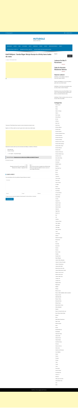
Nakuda (57, 309)
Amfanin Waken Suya (59, 153)
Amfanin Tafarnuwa (59, 151)
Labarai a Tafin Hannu (37, 40)
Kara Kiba (57, 243)
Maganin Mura (58, 282)
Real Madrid (58, 331)
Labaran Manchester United (61, 270)
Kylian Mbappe (58, 258)
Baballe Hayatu (58, 164)
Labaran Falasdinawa (59, 264)
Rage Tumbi (58, 321)
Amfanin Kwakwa (59, 139)
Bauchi (57, 170)
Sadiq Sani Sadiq (59, 333)
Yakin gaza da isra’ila (53, 46)
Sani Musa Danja (59, 341)
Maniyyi (57, 288)
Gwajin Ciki (57, 200)
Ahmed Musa (58, 117)
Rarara (57, 327)
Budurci (57, 174)
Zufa (56, 384)
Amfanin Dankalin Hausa (60, 133)
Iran (56, 217)
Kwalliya (57, 254)
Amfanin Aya (58, 129)
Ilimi (56, 215)
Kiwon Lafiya (58, 251)
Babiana (57, 166)
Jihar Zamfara (58, 229)
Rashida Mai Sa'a (59, 329)
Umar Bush (58, 368)
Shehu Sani (58, 348)
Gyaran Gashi (58, 204)
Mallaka (57, 286)
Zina (56, 382)
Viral (39, 389)
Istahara (57, 219)
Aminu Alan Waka (59, 157)
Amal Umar (58, 125)
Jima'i (57, 231)
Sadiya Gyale (58, 335)
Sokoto (57, 356)
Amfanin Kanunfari (59, 137)
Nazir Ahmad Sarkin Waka (60, 313)
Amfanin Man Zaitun (59, 145)
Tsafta (57, 364)
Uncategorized (58, 372)
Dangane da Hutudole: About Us (26, 49)
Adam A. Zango (58, 110)
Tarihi (19, 46)
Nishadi (40, 46)
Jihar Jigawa (58, 223)
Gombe (57, 198)
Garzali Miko (58, 196)
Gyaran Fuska (58, 202)
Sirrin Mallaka (58, 352)
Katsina (57, 247)
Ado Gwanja (58, 115)
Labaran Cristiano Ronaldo (60, 262)
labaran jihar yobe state (60, 268)
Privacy (60, 46)
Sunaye (57, 360)
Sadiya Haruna (58, 337)
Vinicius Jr (57, 374)
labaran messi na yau (59, 272)
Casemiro (57, 176)
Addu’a (30, 46)
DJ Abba (57, 184)
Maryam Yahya (58, 298)
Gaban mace (58, 194)
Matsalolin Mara (58, 301)
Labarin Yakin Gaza (59, 276)
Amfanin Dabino (58, 131)
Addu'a (57, 113)
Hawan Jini (58, 213)
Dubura (57, 186)
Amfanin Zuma (58, 155)
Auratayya (57, 162)
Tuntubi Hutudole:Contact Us (12, 49)
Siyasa (57, 354)
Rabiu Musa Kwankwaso (60, 319)
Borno (57, 172)
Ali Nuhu (57, 121)
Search (55, 53)
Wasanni (57, 376)
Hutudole (39, 39)
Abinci (57, 106)
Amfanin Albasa (58, 127)
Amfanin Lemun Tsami (60, 141)
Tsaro (57, 366)
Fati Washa (58, 190)
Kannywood (35, 46)
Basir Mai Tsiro (58, 168)
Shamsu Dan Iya (59, 345)
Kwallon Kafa (58, 256)
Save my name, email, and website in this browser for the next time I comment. (21, 196)
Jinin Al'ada (58, 233)
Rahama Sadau (58, 323)
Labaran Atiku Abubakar (60, 260)
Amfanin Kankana (59, 135)
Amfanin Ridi (58, 149)
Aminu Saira (58, 160)
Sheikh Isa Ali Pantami (60, 350)
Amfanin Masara (59, 147)
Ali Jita (57, 119)
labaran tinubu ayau (59, 274)
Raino (57, 325)
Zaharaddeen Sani (59, 380)
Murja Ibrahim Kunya (59, 305)
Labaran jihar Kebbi (59, 266)
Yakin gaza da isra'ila (59, 378)
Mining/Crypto (58, 303)
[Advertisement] (34, 8)
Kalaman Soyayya (59, 237)
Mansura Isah (58, 290)
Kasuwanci (58, 245)
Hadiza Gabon (58, 207)
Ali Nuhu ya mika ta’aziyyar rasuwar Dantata (42, 49)
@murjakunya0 (10, 149)
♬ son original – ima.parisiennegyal (14, 153)
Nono (57, 317)
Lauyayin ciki (58, 280)
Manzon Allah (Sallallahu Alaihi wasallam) (63, 292)
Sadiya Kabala (58, 339)
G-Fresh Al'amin (58, 192)
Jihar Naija (57, 227)
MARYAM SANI (58, 296)
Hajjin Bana (58, 211)
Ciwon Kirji (57, 180)
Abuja (57, 108)
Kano (56, 241)
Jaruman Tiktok (58, 221)
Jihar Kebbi (58, 225)
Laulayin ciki (58, 278)
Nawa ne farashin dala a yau (61, 311)
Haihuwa (57, 209)
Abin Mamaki (58, 104)
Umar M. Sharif (58, 370)
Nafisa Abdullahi (58, 307)
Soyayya (15, 46)
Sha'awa (57, 343)
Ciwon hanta (58, 178)
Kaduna (57, 235)
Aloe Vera (57, 123)
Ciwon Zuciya (58, 182)
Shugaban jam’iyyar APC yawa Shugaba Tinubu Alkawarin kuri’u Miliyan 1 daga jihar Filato (18, 166)
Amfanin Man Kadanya (60, 143)
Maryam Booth (58, 294)
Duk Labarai (24, 46)
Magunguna (9, 46)
